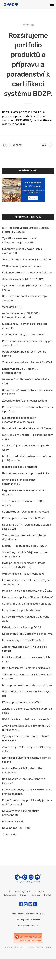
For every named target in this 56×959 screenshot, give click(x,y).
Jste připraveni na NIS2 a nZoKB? (23, 279)
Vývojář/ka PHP (12, 306)
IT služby (39, 891)
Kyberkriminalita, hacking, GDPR (21, 627)
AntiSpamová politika (28, 926)
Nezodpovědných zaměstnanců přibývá (27, 685)
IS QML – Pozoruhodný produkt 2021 (24, 546)
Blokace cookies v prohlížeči (19, 466)
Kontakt (48, 895)
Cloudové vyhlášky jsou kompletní (23, 334)
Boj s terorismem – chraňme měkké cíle (26, 668)
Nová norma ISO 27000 (16, 828)
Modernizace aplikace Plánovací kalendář (27, 597)
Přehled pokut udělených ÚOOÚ (21, 702)
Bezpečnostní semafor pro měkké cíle (25, 473)
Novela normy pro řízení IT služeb (22, 640)
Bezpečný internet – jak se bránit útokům (27, 428)
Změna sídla (9, 834)
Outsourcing (9, 895)
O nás (23, 895)
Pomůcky (35, 895)
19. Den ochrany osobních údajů (21, 266)
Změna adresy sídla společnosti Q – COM (27, 362)
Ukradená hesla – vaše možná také (23, 573)
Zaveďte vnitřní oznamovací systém (24, 400)
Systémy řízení (22, 891)
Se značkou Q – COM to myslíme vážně (26, 511)
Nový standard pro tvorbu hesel (21, 610)
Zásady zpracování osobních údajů (28, 914)
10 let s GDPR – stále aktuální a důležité (26, 259)
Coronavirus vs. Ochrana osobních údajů (26, 603)
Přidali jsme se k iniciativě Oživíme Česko (27, 590)
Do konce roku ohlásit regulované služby (27, 272)
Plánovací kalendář (13, 821)
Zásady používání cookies (28, 920)
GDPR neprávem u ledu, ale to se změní (26, 719)
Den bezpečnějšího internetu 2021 (23, 518)
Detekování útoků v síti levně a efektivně (27, 633)
